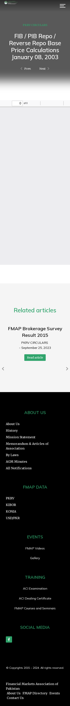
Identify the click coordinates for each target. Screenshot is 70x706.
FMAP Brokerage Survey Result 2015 (35, 332)
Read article (35, 357)
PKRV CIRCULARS (35, 25)
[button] (62, 6)
